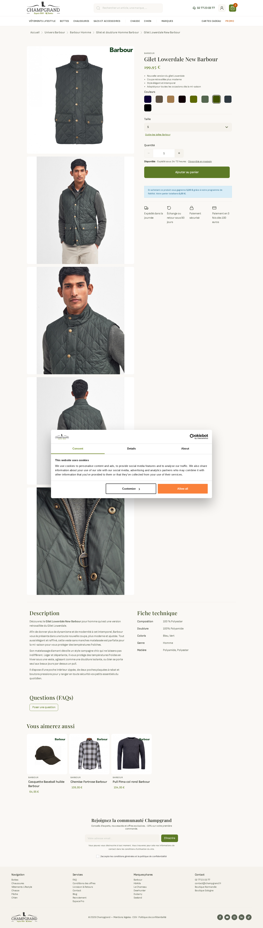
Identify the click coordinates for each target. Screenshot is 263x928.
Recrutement (79, 897)
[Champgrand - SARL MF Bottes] (43, 7)
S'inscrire (169, 838)
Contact (77, 890)
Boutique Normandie (205, 886)
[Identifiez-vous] (221, 8)
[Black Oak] (182, 99)
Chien (14, 897)
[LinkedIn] (241, 917)
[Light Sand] (170, 99)
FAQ (75, 879)
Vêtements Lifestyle (21, 886)
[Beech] (159, 99)
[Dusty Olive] (193, 99)
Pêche (14, 894)
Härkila (137, 883)
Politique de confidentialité (152, 917)
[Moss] (205, 99)
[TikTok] (249, 917)
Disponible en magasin (200, 161)
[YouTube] (227, 917)
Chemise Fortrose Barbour (88, 782)
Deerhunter (140, 890)
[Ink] (147, 99)
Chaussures (17, 883)
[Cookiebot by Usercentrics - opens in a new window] (192, 436)
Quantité (149, 145)
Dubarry (138, 894)
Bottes (14, 879)
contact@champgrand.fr (208, 883)
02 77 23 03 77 (202, 879)
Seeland (138, 897)
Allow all (182, 488)
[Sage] (216, 99)
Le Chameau (140, 886)
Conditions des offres (84, 883)
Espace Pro (78, 901)
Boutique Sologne (204, 890)
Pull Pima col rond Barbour (131, 782)
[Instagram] (234, 917)
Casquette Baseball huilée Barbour (46, 784)
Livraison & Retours (83, 886)
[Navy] (228, 99)
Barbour (149, 53)
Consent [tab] (77, 448)
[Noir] (147, 107)
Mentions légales (122, 917)
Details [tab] (131, 448)
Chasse (15, 890)
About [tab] (185, 448)
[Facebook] (220, 917)
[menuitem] (42, 21)
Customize (129, 488)
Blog (75, 894)
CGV (134, 917)
